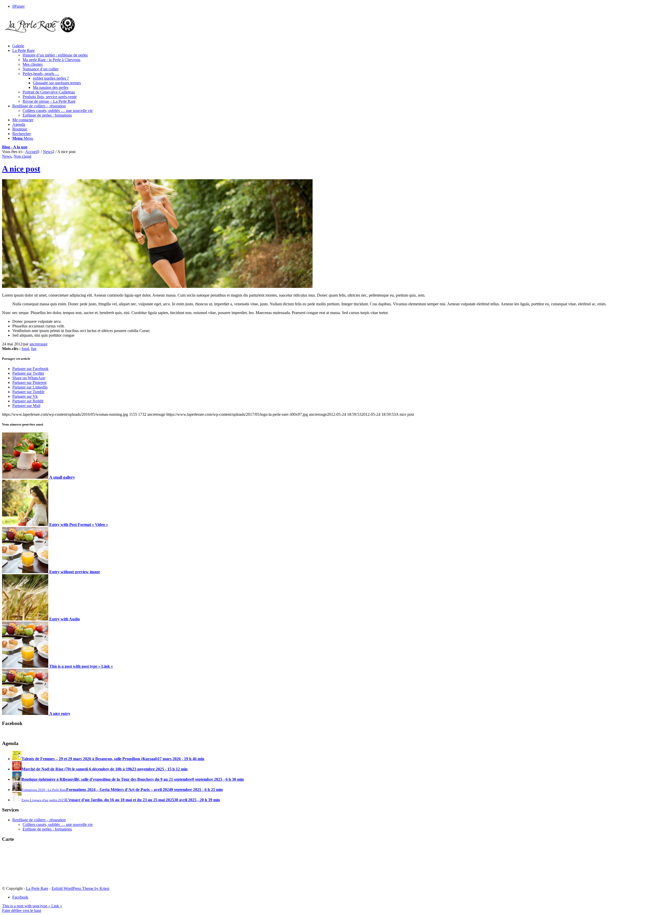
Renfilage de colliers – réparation (39, 820)
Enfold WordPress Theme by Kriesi (80, 888)
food (25, 348)
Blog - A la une (14, 147)
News (7, 156)
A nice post (21, 168)
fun (33, 348)
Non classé (22, 156)
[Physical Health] (157, 286)
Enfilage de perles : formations (47, 829)
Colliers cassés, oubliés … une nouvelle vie (58, 824)
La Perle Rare (37, 888)
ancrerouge (38, 344)
